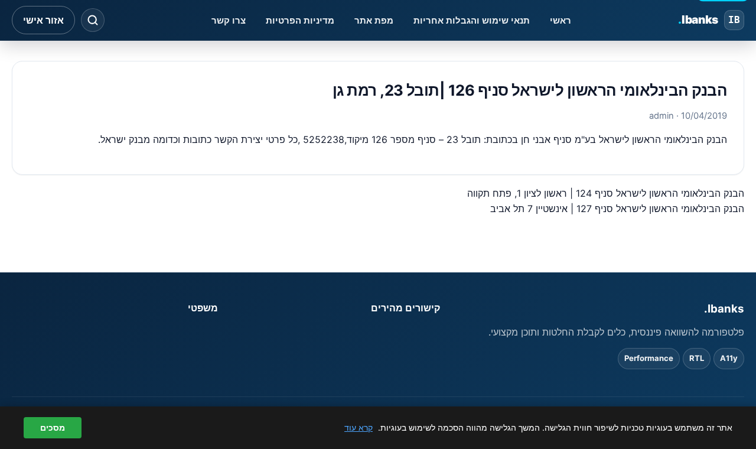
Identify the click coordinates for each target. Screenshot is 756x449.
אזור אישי (43, 20)
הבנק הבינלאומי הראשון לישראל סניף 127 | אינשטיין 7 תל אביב (617, 208)
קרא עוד (358, 427)
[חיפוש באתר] (93, 20)
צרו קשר (228, 20)
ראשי (560, 20)
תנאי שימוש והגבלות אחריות (471, 20)
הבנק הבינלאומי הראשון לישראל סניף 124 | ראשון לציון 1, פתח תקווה (605, 193)
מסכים (52, 427)
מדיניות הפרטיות (300, 20)
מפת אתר (373, 20)
